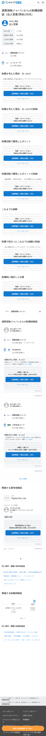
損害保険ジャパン (16, 576)
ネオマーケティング (10, 584)
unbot (28, 640)
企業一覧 (18, 698)
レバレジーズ (24, 698)
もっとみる (23, 479)
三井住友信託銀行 (9, 632)
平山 (23, 640)
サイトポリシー (8, 711)
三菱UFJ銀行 (23, 572)
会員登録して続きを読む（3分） (23, 93)
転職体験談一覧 (33, 698)
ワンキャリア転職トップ (8, 698)
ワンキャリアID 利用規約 (11, 732)
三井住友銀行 (17, 636)
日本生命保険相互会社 (35, 572)
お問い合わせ (27, 715)
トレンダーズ (36, 640)
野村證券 (6, 576)
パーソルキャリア (28, 576)
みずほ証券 (26, 636)
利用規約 (26, 719)
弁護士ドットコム (25, 580)
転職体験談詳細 (38, 395)
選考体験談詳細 (38, 548)
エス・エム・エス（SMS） (12, 640)
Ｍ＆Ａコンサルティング (11, 580)
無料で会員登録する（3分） (23, 728)
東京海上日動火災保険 (10, 572)
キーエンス (34, 636)
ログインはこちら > (23, 98)
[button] (23, 362)
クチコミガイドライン (10, 715)
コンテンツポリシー (30, 711)
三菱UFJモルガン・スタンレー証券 (26, 632)
